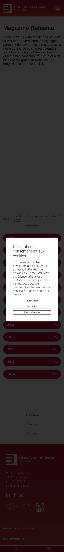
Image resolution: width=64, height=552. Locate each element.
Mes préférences (32, 312)
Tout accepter (32, 300)
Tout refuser (32, 306)
